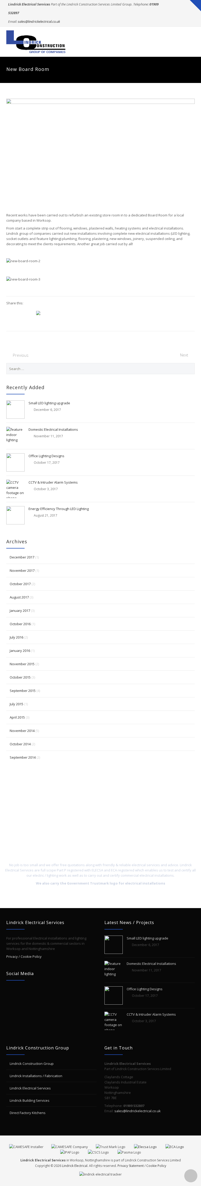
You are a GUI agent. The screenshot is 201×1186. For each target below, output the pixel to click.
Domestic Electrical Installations (53, 429)
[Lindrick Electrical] (36, 42)
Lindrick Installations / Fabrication (36, 1075)
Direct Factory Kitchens (28, 1112)
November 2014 (22, 730)
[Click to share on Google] (10, 312)
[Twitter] (180, 13)
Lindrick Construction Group (32, 1063)
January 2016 (20, 650)
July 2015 (16, 704)
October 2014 (20, 744)
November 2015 (22, 664)
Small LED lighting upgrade (49, 403)
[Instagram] (190, 21)
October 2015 (20, 677)
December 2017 (22, 557)
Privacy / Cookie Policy (24, 956)
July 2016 (16, 637)
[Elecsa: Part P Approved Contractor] (149, 1146)
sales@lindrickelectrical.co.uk (39, 21)
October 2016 (20, 624)
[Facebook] (190, 13)
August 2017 (19, 597)
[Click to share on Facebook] (30, 312)
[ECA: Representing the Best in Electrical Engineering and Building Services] (178, 1146)
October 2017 (20, 583)
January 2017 (20, 610)
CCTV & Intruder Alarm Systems (53, 482)
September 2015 (23, 690)
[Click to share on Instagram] (40, 313)
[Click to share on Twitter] (20, 312)
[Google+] (180, 21)
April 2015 (17, 717)
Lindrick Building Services (29, 1100)
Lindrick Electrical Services (30, 1088)
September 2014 (23, 757)
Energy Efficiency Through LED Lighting (59, 508)
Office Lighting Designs (46, 456)
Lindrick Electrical (74, 1165)
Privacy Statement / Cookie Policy (142, 1165)
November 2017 (22, 570)
